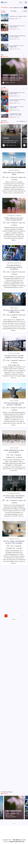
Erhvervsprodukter (8, 645)
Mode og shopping (8, 675)
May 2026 (5, 735)
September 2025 (7, 760)
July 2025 (5, 766)
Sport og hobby (7, 679)
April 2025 (5, 775)
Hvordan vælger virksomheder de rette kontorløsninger (14, 497)
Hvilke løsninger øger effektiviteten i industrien (14, 589)
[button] (21, 2)
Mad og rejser (7, 672)
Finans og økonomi (8, 651)
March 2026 (6, 741)
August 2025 (6, 763)
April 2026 (5, 738)
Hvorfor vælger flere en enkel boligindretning (16, 46)
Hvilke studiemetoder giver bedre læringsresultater (17, 26)
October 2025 (6, 757)
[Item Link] (4, 17)
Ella (7, 82)
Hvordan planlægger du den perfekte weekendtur (14, 404)
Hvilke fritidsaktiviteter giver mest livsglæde (14, 451)
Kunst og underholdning (10, 669)
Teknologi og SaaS (8, 685)
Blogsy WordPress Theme (17, 841)
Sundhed (5, 682)
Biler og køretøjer (8, 636)
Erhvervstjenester (8, 648)
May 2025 (5, 772)
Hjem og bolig (7, 657)
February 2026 (7, 744)
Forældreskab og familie (10, 654)
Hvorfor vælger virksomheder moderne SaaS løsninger (14, 542)
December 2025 (7, 750)
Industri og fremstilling (9, 660)
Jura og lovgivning (8, 663)
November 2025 (7, 753)
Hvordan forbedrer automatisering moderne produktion (17, 36)
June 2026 (5, 732)
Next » (14, 619)
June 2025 (5, 769)
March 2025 (6, 778)
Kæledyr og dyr (7, 666)
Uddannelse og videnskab (10, 688)
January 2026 (6, 747)
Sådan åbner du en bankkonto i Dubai (18, 16)
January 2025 (6, 781)
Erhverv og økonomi (9, 642)
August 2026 (6, 726)
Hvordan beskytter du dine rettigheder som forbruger (16, 107)
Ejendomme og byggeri (9, 639)
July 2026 (5, 729)
